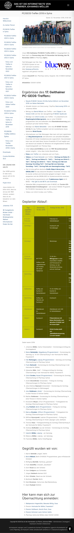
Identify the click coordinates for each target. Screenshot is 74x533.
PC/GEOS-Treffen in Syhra (9, 30)
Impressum (33, 523)
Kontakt (39, 523)
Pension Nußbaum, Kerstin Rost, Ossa (38, 509)
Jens (27, 391)
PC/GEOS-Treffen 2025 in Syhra (10, 37)
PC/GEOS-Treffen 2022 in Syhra (10, 56)
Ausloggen (66, 521)
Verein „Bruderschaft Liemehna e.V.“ (40, 529)
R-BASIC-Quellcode (60, 114)
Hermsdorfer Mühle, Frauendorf (42, 506)
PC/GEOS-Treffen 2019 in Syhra (10, 112)
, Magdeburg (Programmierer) (48, 352)
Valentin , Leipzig (34, 433)
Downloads (7, 152)
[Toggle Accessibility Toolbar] (70, 529)
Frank (28, 365)
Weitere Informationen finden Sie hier (8, 221)
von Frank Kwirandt (35, 157)
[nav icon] (68, 5)
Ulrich (28, 375)
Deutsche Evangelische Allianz (61, 529)
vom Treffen (32, 154)
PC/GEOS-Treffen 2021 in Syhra (10, 77)
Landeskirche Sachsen (34, 527)
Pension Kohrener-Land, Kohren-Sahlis (39, 512)
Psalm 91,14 (7, 183)
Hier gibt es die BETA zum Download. (44, 181)
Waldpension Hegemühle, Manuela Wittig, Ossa (42, 503)
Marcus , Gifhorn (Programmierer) (40, 412)
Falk (27, 360)
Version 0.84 (30, 114)
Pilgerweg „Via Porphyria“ (21, 529)
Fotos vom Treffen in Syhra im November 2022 (9, 66)
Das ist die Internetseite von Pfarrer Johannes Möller (32, 5)
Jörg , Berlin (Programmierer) (38, 407)
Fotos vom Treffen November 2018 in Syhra (10, 144)
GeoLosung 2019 (61, 106)
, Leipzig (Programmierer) (45, 360)
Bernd (30, 456)
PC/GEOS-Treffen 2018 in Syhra (9, 133)
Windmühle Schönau (56, 267)
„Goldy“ (39, 391)
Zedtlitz (60, 260)
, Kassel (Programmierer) (43, 375)
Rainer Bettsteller (41, 127)
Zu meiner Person (9, 25)
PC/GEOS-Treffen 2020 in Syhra (10, 97)
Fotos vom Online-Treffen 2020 (10, 104)
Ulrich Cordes (39, 117)
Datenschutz (46, 523)
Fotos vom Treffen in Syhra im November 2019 (9, 122)
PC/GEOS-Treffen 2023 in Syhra (10, 50)
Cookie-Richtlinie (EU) (9, 157)
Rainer (28, 352)
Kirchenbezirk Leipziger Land (17, 527)
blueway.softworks (32, 69)
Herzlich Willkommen (7, 20)
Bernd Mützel (38, 111)
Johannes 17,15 (8, 206)
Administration (57, 521)
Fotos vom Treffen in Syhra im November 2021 (9, 86)
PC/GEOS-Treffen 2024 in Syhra (10, 43)
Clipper (59, 111)
